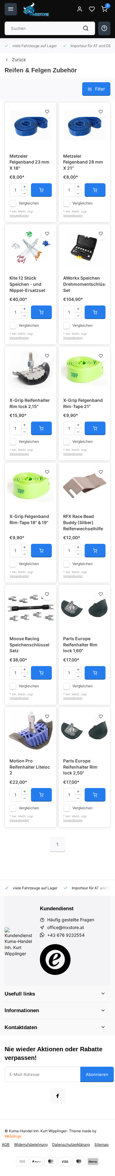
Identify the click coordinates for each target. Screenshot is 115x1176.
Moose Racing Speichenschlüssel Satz (29, 644)
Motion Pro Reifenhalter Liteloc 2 (30, 766)
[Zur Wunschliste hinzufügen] (47, 111)
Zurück (19, 59)
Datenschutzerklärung (71, 1144)
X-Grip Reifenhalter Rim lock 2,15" (30, 403)
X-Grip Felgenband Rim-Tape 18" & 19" (29, 519)
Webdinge (13, 1136)
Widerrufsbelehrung (31, 1144)
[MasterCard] (50, 1161)
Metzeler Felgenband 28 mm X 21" (83, 162)
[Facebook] (57, 1096)
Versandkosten (19, 215)
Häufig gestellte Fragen (70, 919)
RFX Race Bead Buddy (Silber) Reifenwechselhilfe (83, 522)
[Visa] (64, 1161)
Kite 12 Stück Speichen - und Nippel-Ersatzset (27, 284)
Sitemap (101, 1144)
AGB (6, 1144)
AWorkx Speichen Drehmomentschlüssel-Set (84, 284)
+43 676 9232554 (66, 935)
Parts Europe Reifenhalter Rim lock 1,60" (80, 644)
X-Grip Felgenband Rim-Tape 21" (83, 403)
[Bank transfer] (22, 1161)
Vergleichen (29, 203)
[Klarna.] (92, 1161)
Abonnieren (97, 1074)
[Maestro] (78, 1161)
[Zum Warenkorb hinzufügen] (41, 190)
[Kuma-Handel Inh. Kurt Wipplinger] (36, 9)
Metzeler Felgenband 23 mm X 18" (29, 162)
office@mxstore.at (65, 927)
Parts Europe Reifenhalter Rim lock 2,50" (80, 766)
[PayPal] (36, 1161)
